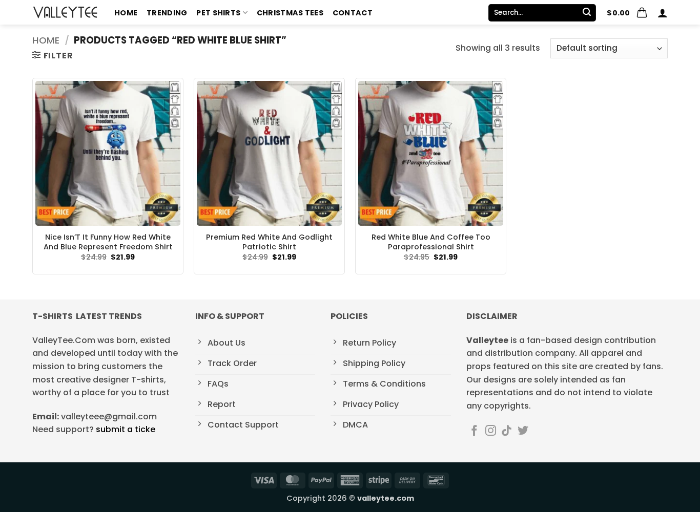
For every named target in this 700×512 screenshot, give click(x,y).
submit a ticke (125, 429)
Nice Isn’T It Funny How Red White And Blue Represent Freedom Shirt (108, 241)
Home (125, 13)
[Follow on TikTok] (506, 431)
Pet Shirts (218, 13)
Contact (353, 13)
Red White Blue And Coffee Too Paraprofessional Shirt (431, 241)
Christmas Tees (290, 13)
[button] (627, 13)
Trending (167, 13)
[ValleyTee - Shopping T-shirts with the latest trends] (65, 12)
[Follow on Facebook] (474, 431)
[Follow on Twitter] (523, 431)
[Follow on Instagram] (490, 431)
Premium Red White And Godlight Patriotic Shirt (269, 241)
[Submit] (586, 13)
